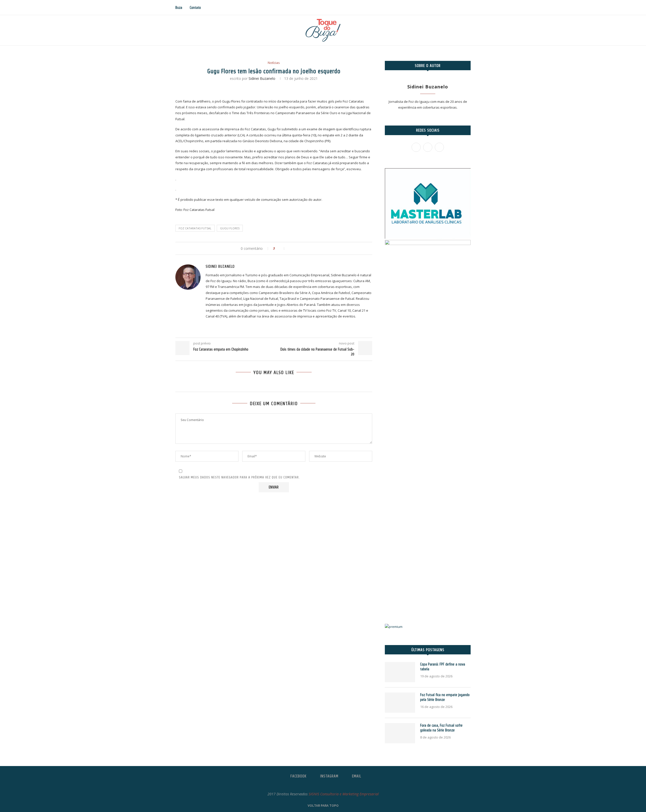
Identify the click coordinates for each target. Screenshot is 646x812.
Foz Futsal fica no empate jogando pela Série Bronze (445, 697)
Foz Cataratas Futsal (195, 228)
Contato (195, 8)
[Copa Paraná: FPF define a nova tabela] (400, 672)
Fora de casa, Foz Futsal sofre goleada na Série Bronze (441, 727)
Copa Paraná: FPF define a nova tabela (442, 666)
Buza (178, 8)
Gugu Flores (229, 228)
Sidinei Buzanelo (262, 78)
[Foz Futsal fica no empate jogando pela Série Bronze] (400, 703)
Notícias (274, 63)
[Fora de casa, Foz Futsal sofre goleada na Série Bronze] (400, 733)
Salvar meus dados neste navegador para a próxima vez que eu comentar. (239, 477)
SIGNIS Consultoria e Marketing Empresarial (344, 794)
